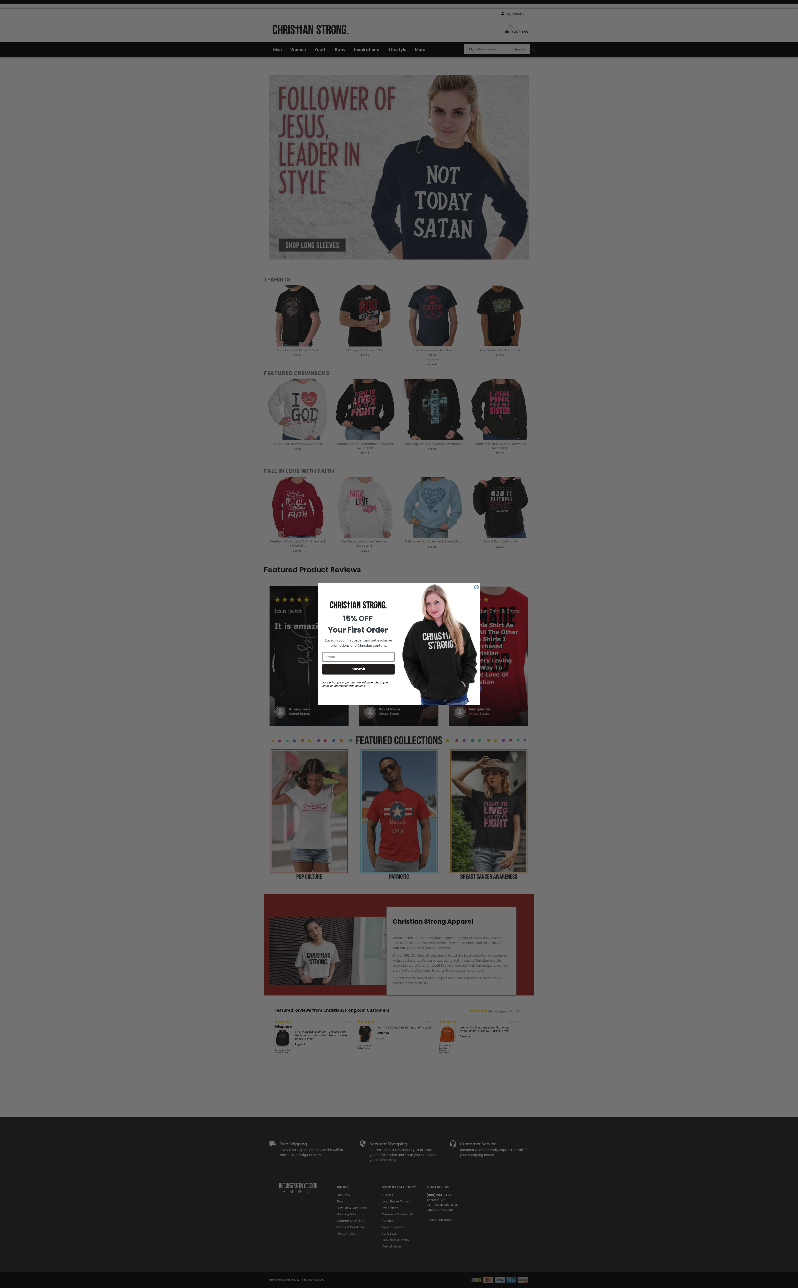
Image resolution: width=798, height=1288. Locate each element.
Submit (358, 669)
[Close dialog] (476, 587)
